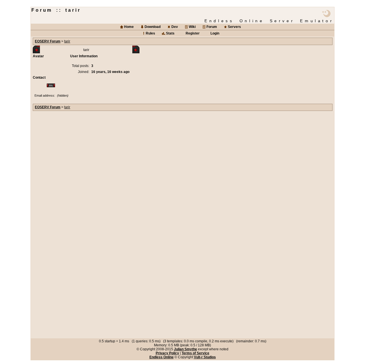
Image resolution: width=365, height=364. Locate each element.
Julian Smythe (185, 349)
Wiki (192, 27)
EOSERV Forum (47, 41)
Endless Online (161, 357)
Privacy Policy (167, 353)
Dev (174, 27)
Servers (234, 27)
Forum (211, 27)
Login (214, 33)
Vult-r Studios (205, 357)
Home (129, 27)
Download (153, 27)
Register (193, 33)
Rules (150, 33)
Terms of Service (195, 353)
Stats (170, 33)
